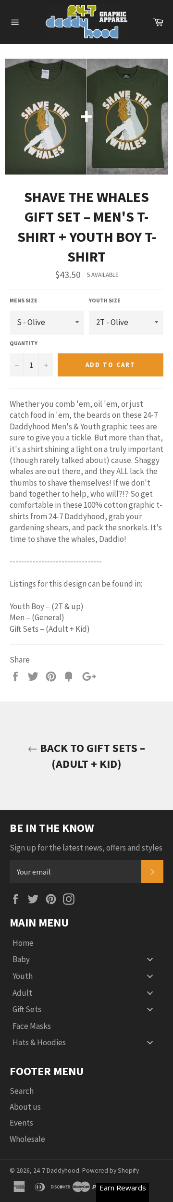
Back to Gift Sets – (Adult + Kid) (91, 755)
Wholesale (27, 1139)
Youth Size (105, 300)
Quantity (23, 343)
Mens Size (23, 300)
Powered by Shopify (110, 1170)
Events (21, 1122)
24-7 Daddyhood (56, 1170)
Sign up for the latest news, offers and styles (86, 847)
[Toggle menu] (150, 959)
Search (22, 1091)
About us (25, 1107)
